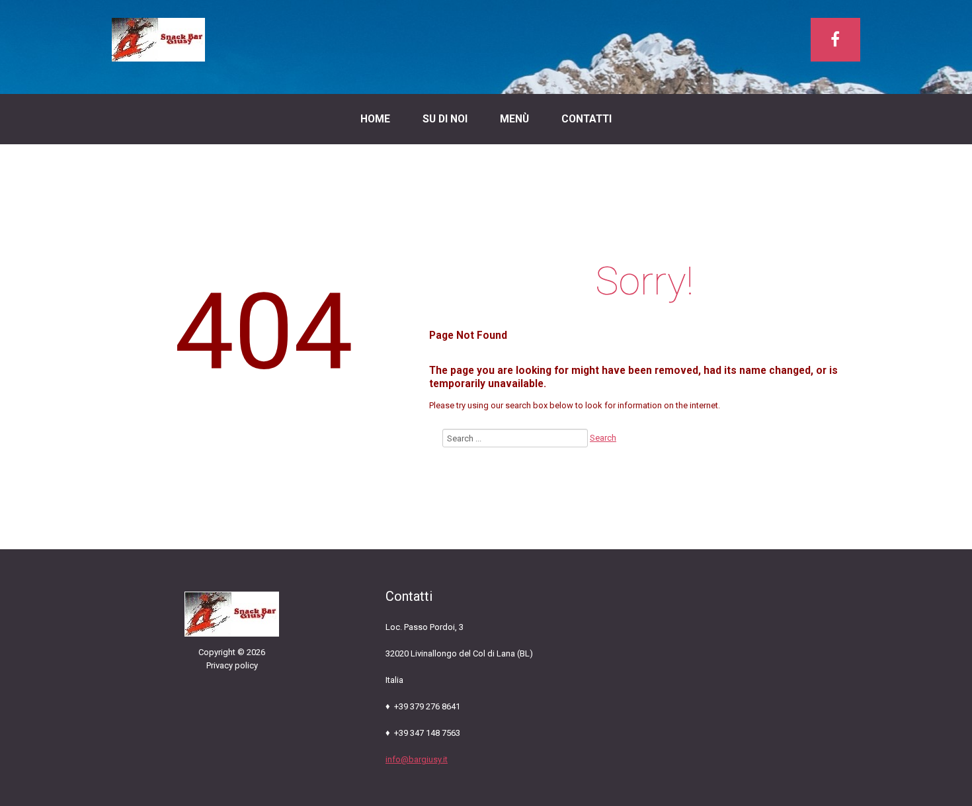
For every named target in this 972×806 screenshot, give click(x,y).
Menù (514, 119)
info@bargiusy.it (416, 759)
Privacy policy (232, 665)
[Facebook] (835, 40)
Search (603, 438)
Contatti (586, 119)
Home (375, 119)
